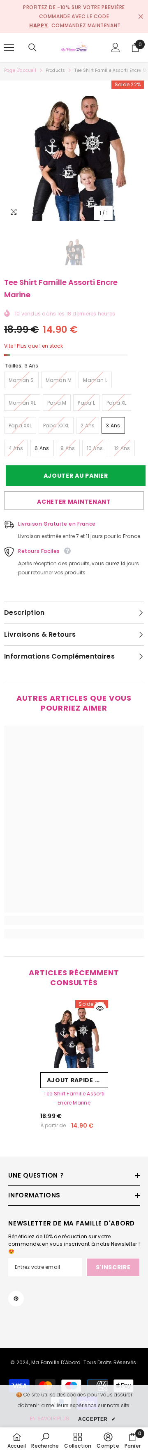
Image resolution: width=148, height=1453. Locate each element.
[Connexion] (115, 47)
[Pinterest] (16, 1298)
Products (55, 70)
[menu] (9, 47)
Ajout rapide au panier (77, 1080)
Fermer (141, 17)
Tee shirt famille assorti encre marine (74, 1098)
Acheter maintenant (74, 502)
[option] (74, 151)
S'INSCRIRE (113, 1267)
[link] (74, 920)
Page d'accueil (20, 70)
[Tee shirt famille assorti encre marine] (74, 1034)
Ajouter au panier (74, 476)
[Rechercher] (32, 47)
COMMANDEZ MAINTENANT (86, 25)
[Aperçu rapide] (100, 1008)
